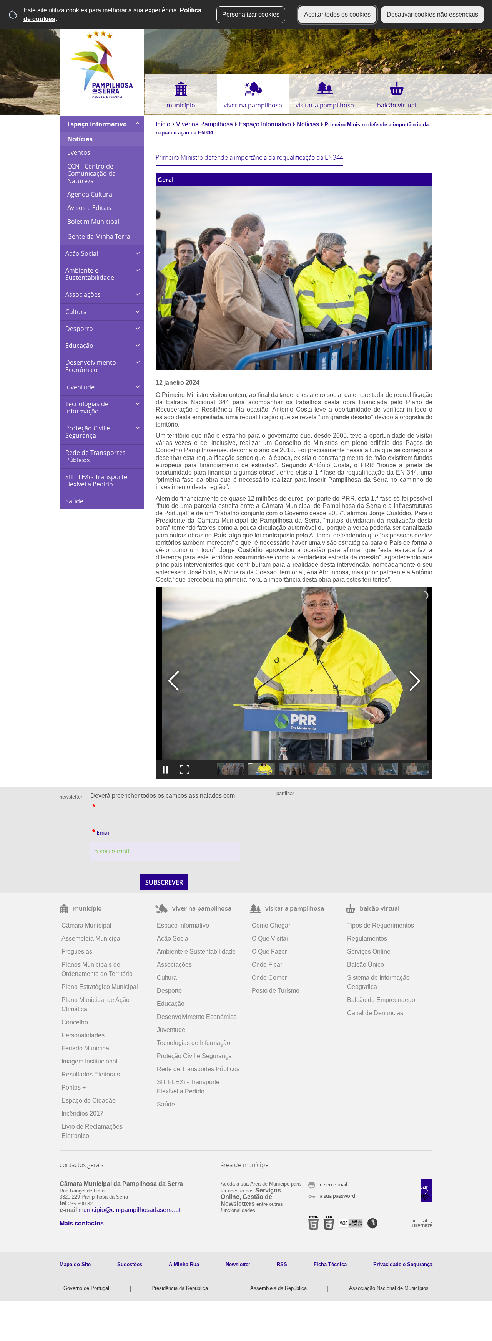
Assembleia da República (278, 1288)
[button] (230, 769)
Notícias (308, 124)
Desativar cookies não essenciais (432, 14)
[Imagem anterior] (173, 680)
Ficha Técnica (330, 1264)
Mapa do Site (75, 1264)
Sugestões (129, 1264)
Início (163, 124)
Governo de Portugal (86, 1288)
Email (100, 831)
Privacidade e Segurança (402, 1264)
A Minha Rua (184, 1264)
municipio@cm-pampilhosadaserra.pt (129, 1210)
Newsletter (238, 1264)
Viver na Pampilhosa (204, 124)
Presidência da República (179, 1288)
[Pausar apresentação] (165, 769)
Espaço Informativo (265, 124)
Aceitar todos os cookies (337, 14)
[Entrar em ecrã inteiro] (184, 769)
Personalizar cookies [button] (250, 14)
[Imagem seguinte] (414, 680)
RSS (282, 1264)
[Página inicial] (102, 96)
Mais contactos (82, 1223)
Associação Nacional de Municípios (389, 1288)
